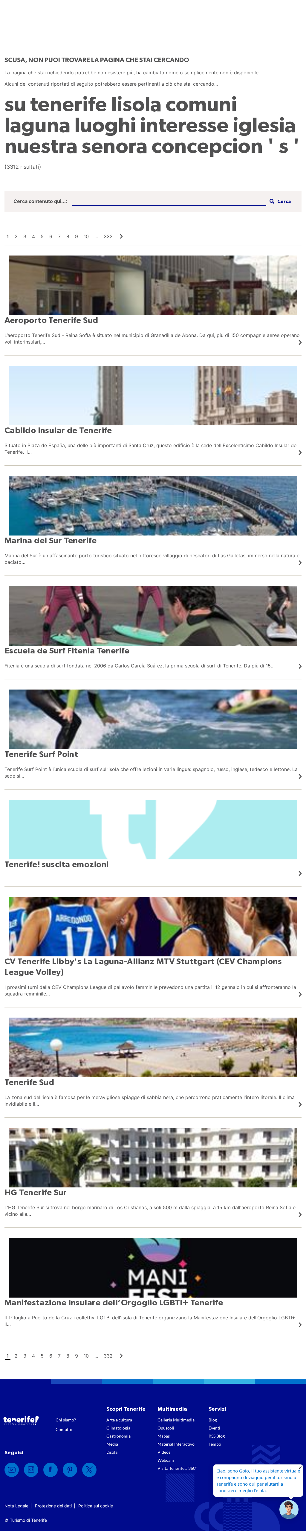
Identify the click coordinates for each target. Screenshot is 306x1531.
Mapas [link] (163, 1435)
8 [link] (67, 236)
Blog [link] (213, 1419)
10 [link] (86, 236)
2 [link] (16, 236)
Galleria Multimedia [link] (176, 1419)
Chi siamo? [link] (66, 1419)
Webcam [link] (165, 1460)
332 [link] (108, 236)
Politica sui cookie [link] (95, 1505)
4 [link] (33, 236)
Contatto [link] (64, 1429)
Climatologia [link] (118, 1427)
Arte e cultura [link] (119, 1419)
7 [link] (59, 236)
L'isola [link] (111, 1452)
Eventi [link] (214, 1427)
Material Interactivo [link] (176, 1444)
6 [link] (50, 236)
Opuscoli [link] (165, 1427)
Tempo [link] (215, 1444)
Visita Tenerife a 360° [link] (177, 1468)
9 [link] (76, 236)
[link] (121, 236)
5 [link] (42, 236)
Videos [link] (163, 1452)
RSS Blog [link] (217, 1435)
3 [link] (24, 236)
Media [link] (112, 1444)
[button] (279, 201)
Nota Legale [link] (16, 1505)
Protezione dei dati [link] (53, 1505)
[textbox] (169, 201)
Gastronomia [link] (118, 1435)
